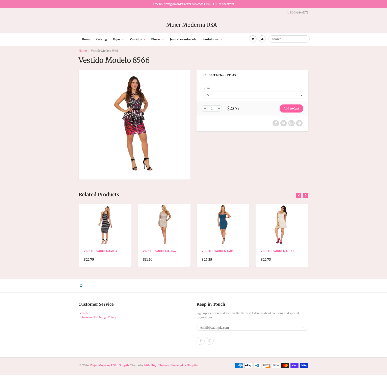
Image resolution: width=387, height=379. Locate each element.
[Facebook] (201, 341)
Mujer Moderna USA (191, 25)
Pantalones (210, 39)
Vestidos (136, 39)
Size (207, 88)
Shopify (124, 365)
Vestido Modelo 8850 (288, 251)
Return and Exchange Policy (97, 317)
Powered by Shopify (184, 365)
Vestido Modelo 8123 (228, 251)
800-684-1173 (299, 12)
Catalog (101, 39)
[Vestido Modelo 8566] (134, 124)
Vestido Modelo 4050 (170, 251)
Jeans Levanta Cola (183, 39)
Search (83, 313)
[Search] (304, 39)
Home (86, 39)
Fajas (116, 39)
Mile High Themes (156, 365)
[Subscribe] (303, 328)
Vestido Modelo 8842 (111, 251)
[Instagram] (210, 341)
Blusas (155, 39)
